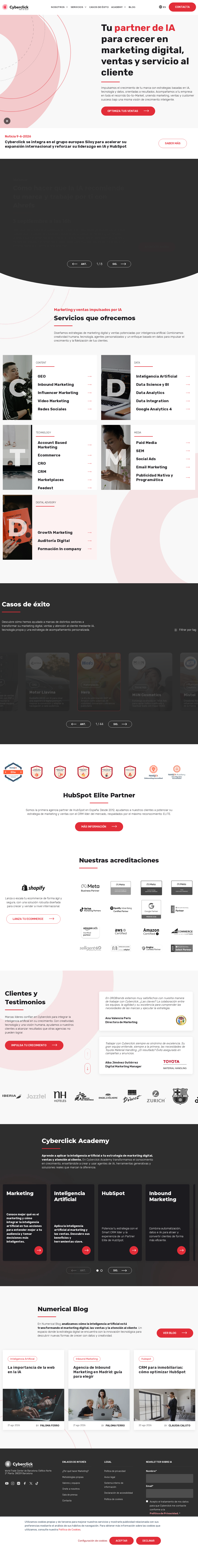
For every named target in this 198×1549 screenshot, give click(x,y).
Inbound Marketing (87, 1358)
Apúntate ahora (157, 247)
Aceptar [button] (121, 1540)
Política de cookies (113, 1499)
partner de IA (144, 27)
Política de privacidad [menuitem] (114, 1471)
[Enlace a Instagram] (12, 1483)
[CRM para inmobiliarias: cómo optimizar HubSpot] (164, 1404)
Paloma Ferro (49, 1425)
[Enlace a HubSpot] (133, 1250)
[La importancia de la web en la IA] (33, 1404)
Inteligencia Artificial (22, 1358)
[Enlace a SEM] (86, 1250)
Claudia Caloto (179, 1425)
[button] (97, 1270)
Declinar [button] (148, 1540)
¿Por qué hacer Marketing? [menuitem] (75, 1471)
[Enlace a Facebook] (25, 1483)
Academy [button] (117, 7)
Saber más (173, 143)
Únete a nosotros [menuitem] (71, 1489)
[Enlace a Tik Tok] (36, 1483)
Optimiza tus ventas (123, 111)
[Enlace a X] (31, 1483)
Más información (94, 826)
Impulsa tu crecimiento (29, 1045)
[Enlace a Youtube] (7, 1483)
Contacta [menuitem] (66, 1500)
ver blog (170, 1333)
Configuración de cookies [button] (92, 1540)
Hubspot (146, 1358)
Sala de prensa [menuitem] (69, 1494)
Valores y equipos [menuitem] (71, 1483)
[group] (47, 680)
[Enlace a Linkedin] (18, 1483)
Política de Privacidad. (164, 1513)
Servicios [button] (77, 7)
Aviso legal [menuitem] (109, 1477)
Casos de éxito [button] (99, 7)
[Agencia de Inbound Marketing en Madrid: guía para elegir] (99, 1404)
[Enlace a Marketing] (38, 1250)
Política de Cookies (69, 1529)
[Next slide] (87, 1068)
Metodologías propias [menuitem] (73, 1477)
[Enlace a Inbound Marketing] (181, 1250)
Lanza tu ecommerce (28, 919)
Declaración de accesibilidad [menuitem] (118, 1493)
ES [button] (164, 7)
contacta (182, 7)
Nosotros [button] (58, 7)
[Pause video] (7, 121)
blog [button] (132, 7)
